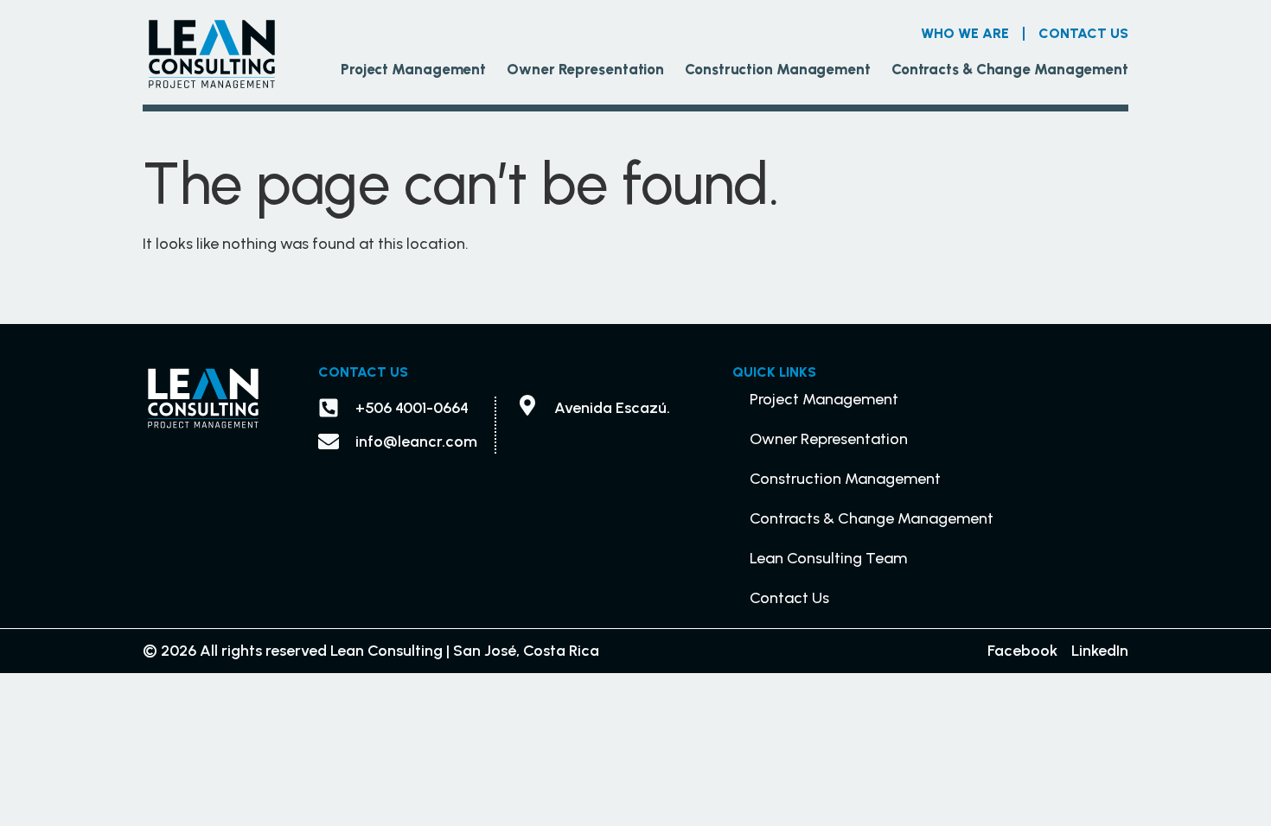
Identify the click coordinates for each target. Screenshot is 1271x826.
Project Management (413, 69)
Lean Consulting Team (828, 558)
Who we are (965, 33)
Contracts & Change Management (1009, 69)
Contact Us (1083, 33)
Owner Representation (585, 69)
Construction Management (778, 69)
